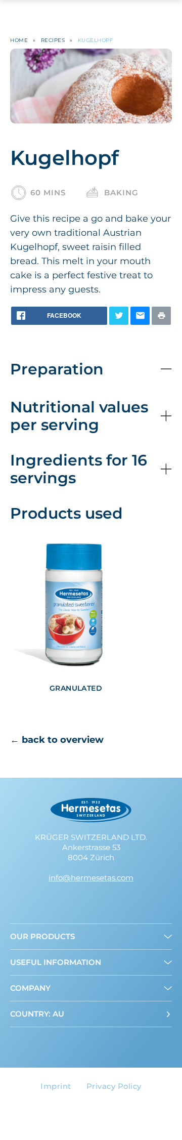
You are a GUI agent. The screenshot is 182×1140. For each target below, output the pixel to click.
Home (19, 40)
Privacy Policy (114, 1086)
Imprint (55, 1086)
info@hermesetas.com (91, 877)
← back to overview (57, 739)
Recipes (53, 40)
